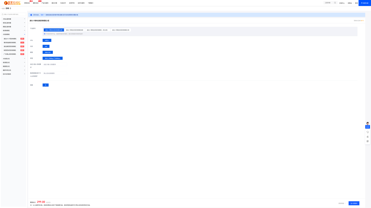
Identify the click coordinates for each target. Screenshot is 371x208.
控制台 (350, 3)
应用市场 (71, 3)
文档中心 (342, 3)
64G (46, 46)
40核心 (47, 40)
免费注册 (365, 3)
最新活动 (36, 2)
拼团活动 (27, 2)
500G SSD (48, 52)
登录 (356, 3)
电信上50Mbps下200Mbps (52, 58)
